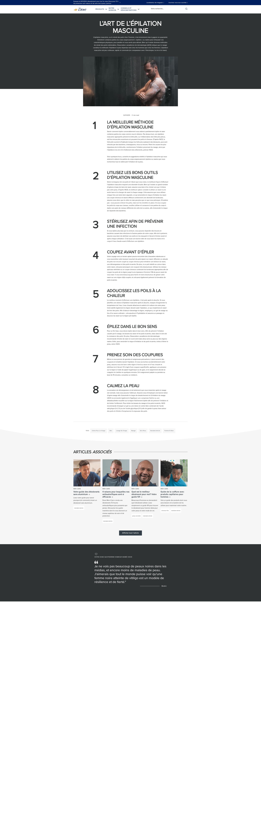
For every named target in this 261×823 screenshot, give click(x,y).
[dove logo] (79, 9)
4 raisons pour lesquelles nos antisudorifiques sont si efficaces (115, 494)
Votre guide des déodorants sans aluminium (86, 493)
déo (111, 430)
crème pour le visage (98, 430)
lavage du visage (121, 430)
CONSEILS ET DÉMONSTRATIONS (129, 9)
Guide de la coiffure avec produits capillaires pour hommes (172, 494)
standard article (155, 430)
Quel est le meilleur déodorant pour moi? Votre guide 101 (144, 494)
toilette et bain (169, 430)
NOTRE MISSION (112, 9)
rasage (133, 430)
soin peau (143, 430)
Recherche (186, 9)
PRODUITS (99, 9)
